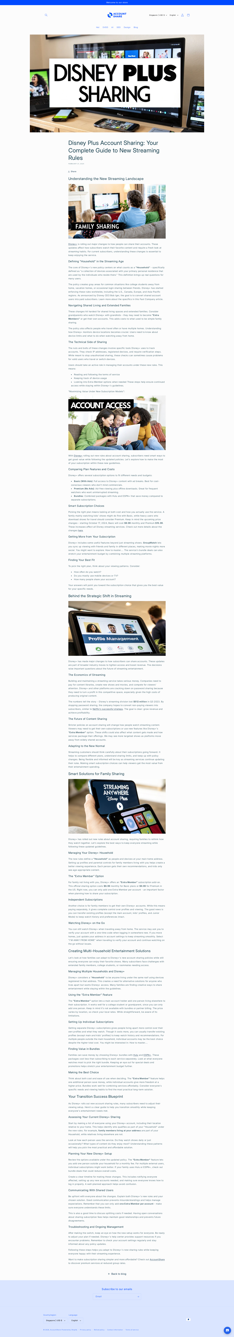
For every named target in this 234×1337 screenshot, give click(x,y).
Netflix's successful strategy (108, 709)
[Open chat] (227, 1330)
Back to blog (118, 1273)
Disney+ (72, 244)
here (80, 530)
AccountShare (157, 1259)
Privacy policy (85, 1330)
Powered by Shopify (69, 1330)
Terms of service (132, 1330)
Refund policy (99, 1330)
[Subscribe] (138, 1297)
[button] (46, 15)
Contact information (115, 1330)
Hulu (135, 1055)
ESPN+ (147, 1055)
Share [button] (73, 171)
